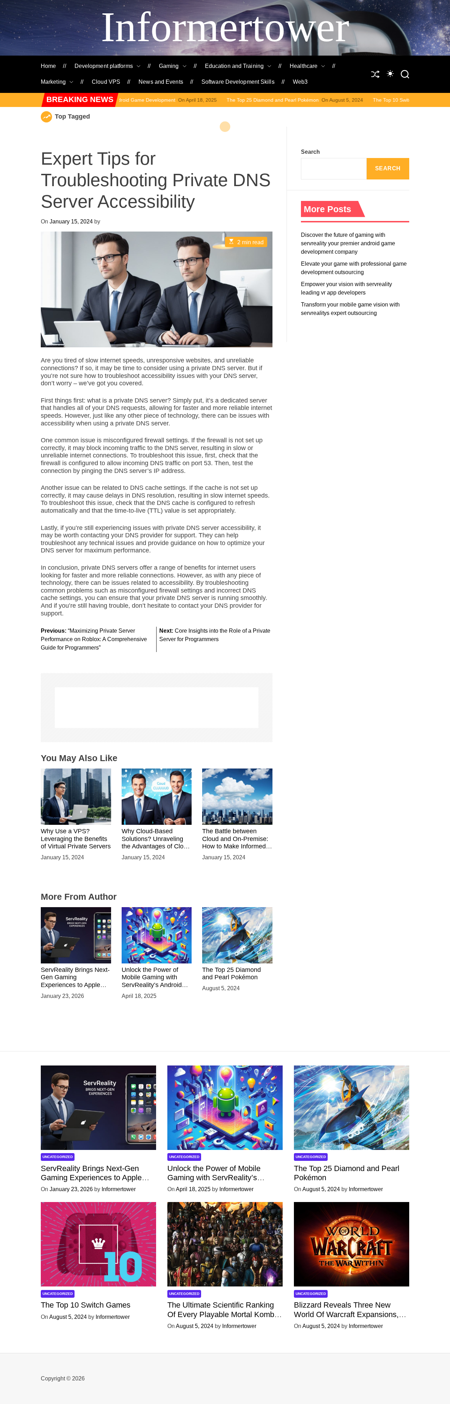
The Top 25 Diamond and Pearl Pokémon (212, 100)
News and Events (161, 82)
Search (310, 152)
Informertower (225, 27)
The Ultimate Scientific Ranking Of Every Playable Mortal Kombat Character (224, 1314)
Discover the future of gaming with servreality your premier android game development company (348, 243)
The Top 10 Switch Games (341, 100)
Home (48, 66)
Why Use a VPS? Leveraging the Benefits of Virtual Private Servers (76, 839)
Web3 (300, 82)
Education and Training (234, 66)
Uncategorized (58, 1157)
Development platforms (104, 66)
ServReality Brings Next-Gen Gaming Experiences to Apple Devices (75, 981)
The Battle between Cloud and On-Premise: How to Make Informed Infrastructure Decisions (235, 843)
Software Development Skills (238, 82)
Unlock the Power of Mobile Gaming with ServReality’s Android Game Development (152, 981)
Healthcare (303, 66)
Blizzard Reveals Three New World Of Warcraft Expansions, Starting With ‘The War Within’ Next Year (346, 1319)
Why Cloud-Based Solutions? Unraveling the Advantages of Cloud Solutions (156, 843)
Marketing (53, 82)
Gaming (169, 66)
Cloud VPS (106, 82)
